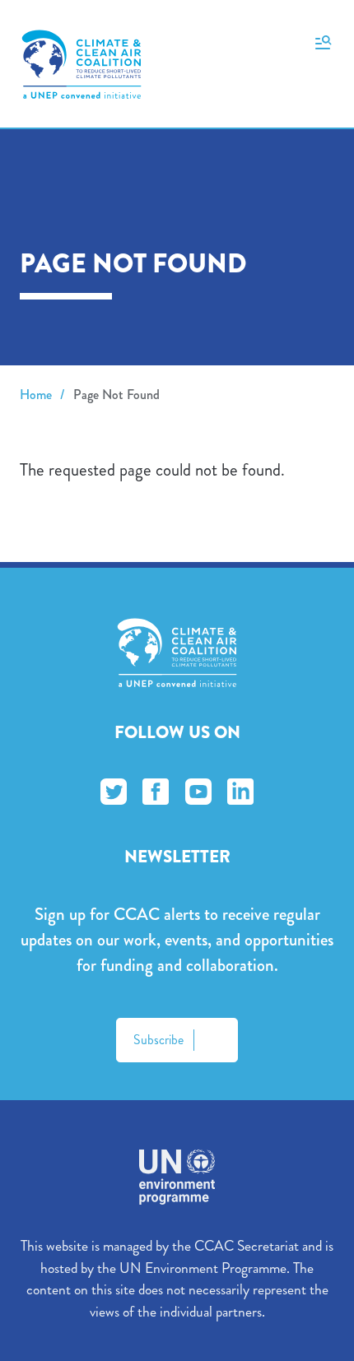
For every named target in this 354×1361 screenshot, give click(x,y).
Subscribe (158, 1039)
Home (36, 394)
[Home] (81, 64)
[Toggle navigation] (323, 41)
